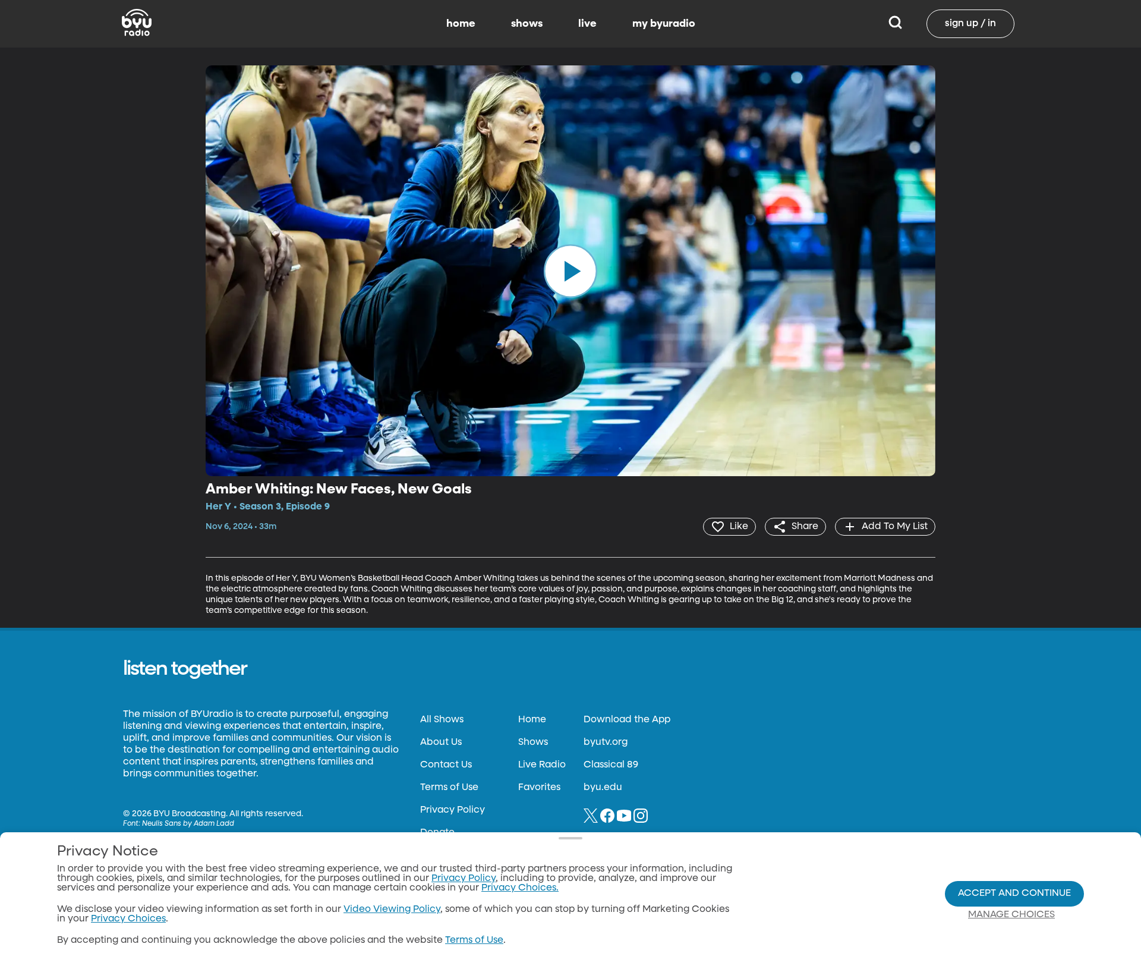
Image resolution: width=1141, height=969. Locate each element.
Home (532, 720)
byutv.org (606, 742)
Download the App (627, 720)
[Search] (895, 24)
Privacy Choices (128, 919)
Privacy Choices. (520, 888)
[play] (570, 270)
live (587, 23)
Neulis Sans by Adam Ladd (188, 824)
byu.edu (603, 787)
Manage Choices (1011, 915)
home (460, 23)
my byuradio (663, 23)
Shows (533, 742)
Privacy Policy (452, 810)
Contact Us (446, 765)
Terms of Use (449, 787)
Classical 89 (611, 765)
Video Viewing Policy (391, 909)
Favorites (539, 787)
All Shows (442, 720)
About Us (441, 742)
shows (527, 23)
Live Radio (542, 765)
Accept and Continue (1014, 893)
